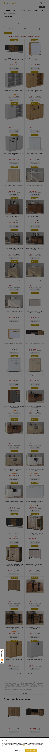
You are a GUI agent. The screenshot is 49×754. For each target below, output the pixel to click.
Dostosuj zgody (18, 750)
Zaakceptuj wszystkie (31, 750)
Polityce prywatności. (26, 745)
